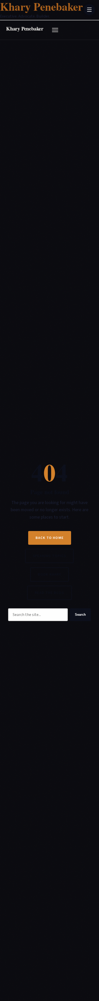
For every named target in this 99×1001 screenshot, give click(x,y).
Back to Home (50, 537)
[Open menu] (55, 30)
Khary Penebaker (24, 28)
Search (80, 614)
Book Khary (49, 574)
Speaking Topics (49, 555)
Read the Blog (49, 592)
